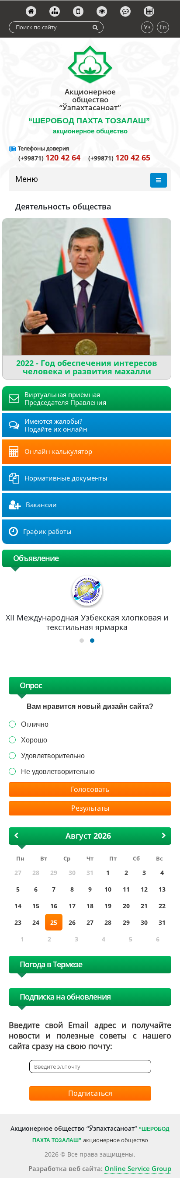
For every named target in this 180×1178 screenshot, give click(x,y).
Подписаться (90, 1093)
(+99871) (49, 158)
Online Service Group (137, 1168)
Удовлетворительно (53, 756)
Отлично (34, 724)
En (163, 27)
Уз (147, 27)
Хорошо (34, 740)
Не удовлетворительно (58, 771)
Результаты (90, 808)
